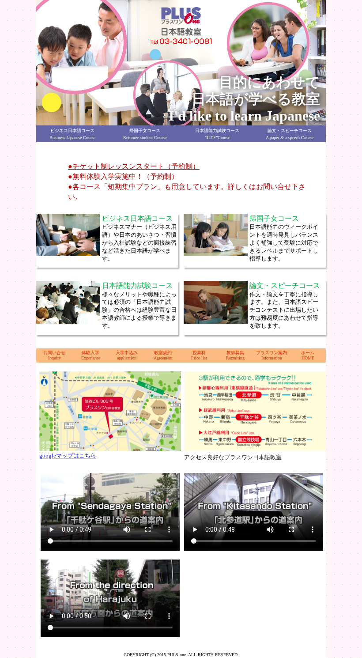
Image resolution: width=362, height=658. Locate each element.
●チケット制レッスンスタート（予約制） (134, 166)
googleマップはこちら (67, 455)
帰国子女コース (274, 218)
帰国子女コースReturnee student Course (144, 134)
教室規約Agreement (163, 355)
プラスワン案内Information (271, 355)
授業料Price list (199, 355)
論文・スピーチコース (284, 285)
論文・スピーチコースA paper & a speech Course (289, 134)
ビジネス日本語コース (137, 218)
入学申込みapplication (127, 355)
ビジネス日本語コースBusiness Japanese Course (72, 134)
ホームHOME (307, 355)
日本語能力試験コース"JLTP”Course (217, 134)
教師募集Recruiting (235, 355)
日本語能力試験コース (137, 285)
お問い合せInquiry (54, 355)
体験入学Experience (90, 355)
